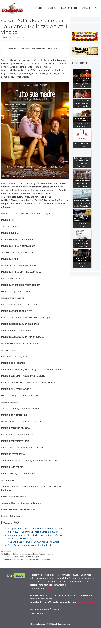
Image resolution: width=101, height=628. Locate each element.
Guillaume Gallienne (12, 554)
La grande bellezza (30, 554)
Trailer (38, 8)
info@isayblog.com (55, 588)
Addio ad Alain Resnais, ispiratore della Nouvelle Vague (27, 559)
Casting (51, 8)
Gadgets (86, 8)
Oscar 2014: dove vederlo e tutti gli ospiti (21, 557)
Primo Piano (9, 551)
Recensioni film (68, 8)
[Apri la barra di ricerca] (96, 8)
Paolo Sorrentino (46, 554)
